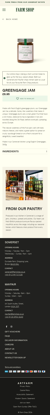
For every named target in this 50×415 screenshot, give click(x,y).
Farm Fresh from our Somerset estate (25, 2)
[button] (25, 98)
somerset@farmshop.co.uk (15, 271)
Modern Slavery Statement (25, 398)
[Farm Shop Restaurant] (25, 10)
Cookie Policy (25, 390)
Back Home (11, 19)
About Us (9, 348)
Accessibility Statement (25, 394)
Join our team (25, 402)
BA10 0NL (15, 264)
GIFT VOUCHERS (12, 331)
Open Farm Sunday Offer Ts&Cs (25, 406)
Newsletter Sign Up (15, 357)
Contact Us (11, 353)
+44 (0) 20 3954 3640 (14, 317)
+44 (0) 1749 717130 (14, 274)
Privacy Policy (25, 386)
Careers (9, 344)
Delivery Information (16, 340)
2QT (17, 306)
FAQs (7, 336)
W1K (13, 306)
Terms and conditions (13, 367)
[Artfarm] (25, 383)
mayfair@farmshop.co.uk (14, 314)
